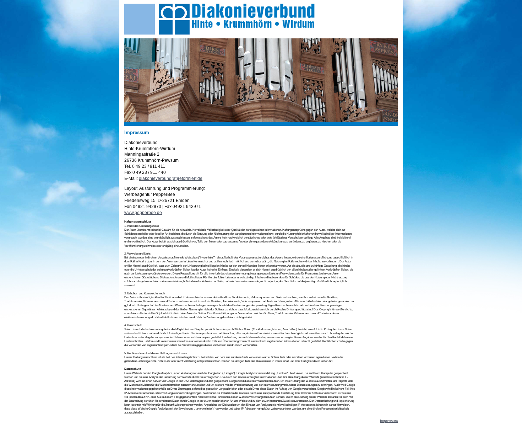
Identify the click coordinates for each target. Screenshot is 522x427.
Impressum (389, 421)
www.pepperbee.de (143, 212)
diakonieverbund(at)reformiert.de (170, 178)
